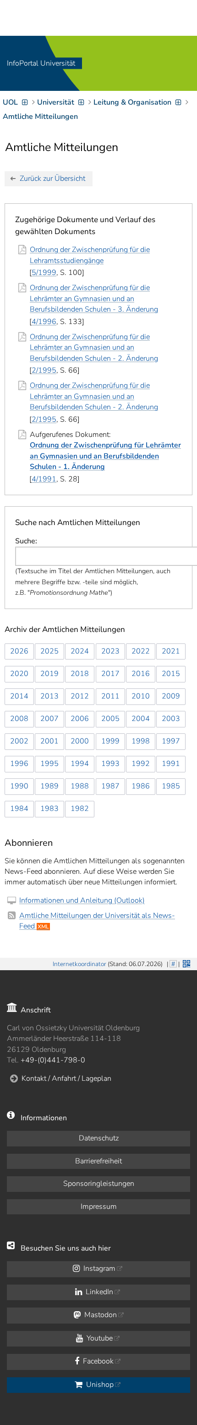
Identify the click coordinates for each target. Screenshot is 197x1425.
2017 (110, 674)
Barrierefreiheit (98, 1161)
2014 (19, 696)
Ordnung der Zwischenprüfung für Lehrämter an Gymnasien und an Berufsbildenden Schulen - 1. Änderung (105, 456)
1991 (171, 764)
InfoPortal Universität (41, 63)
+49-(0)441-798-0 (53, 1060)
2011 (110, 696)
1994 (80, 764)
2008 (19, 719)
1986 (140, 786)
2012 (80, 696)
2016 (140, 674)
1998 (140, 741)
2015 (171, 674)
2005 (110, 719)
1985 (171, 786)
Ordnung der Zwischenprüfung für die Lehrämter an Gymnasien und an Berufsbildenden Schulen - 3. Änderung (94, 298)
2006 (80, 719)
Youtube (99, 1338)
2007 (49, 719)
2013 (49, 696)
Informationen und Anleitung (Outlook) (82, 900)
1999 (110, 741)
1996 (19, 764)
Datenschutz (99, 1138)
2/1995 (44, 370)
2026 (19, 651)
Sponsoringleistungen (98, 1184)
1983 (49, 809)
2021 (171, 651)
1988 (80, 786)
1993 (110, 764)
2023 (110, 651)
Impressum (99, 1206)
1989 (49, 786)
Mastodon (99, 1315)
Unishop (99, 1385)
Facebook (97, 1361)
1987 (110, 786)
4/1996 (44, 322)
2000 (80, 741)
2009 (171, 696)
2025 (49, 651)
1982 (80, 809)
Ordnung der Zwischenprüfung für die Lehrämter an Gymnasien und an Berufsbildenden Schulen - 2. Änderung (94, 347)
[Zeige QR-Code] (185, 963)
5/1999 (44, 273)
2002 (19, 741)
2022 (140, 651)
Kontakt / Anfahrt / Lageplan (66, 1078)
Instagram (98, 1268)
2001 (49, 741)
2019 (49, 674)
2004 (140, 719)
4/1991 (44, 479)
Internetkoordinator (79, 964)
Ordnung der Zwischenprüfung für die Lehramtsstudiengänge (90, 255)
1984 (19, 809)
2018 (80, 674)
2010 (140, 696)
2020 (19, 674)
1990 (19, 786)
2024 (80, 651)
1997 (171, 741)
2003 (171, 719)
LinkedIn (98, 1292)
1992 (140, 764)
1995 (49, 764)
